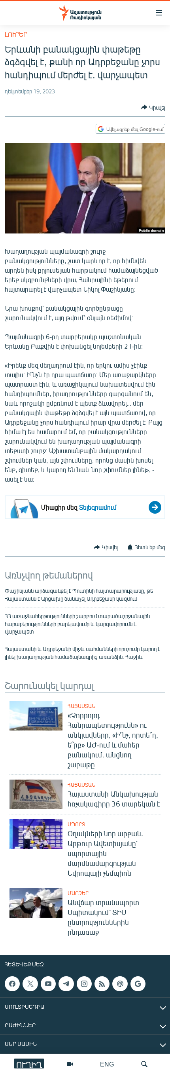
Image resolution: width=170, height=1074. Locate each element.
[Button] (153, 107)
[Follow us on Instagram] (84, 983)
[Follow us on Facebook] (12, 983)
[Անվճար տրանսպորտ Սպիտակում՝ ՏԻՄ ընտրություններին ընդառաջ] (35, 903)
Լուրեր (16, 34)
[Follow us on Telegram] (66, 983)
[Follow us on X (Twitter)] (30, 983)
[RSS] (102, 983)
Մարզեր (78, 893)
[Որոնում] (144, 1064)
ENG (107, 1064)
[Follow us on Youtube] (48, 983)
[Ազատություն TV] (70, 1064)
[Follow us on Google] (137, 983)
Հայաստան (81, 706)
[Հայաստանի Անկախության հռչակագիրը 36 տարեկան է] (35, 794)
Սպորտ (76, 824)
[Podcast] (119, 983)
